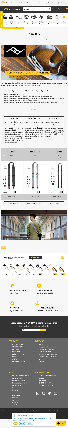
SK (54, 9)
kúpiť (13, 203)
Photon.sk (15, 402)
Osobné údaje (16, 385)
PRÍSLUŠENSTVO (18, 354)
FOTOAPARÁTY (17, 344)
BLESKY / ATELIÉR (18, 361)
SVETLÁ (15, 359)
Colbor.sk (15, 397)
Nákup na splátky (17, 378)
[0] (65, 9)
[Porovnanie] (58, 9)
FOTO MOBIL (16, 352)
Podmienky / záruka (18, 380)
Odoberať (43, 330)
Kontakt (41, 361)
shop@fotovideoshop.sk (47, 347)
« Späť (3, 248)
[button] (65, 422)
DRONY (15, 356)
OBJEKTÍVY (16, 349)
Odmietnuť (30, 423)
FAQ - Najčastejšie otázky (20, 376)
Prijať (15, 423)
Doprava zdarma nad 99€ (20, 383)
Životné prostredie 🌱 (19, 390)
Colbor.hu (15, 405)
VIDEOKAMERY (17, 347)
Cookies (15, 388)
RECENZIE (42, 380)
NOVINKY (42, 378)
